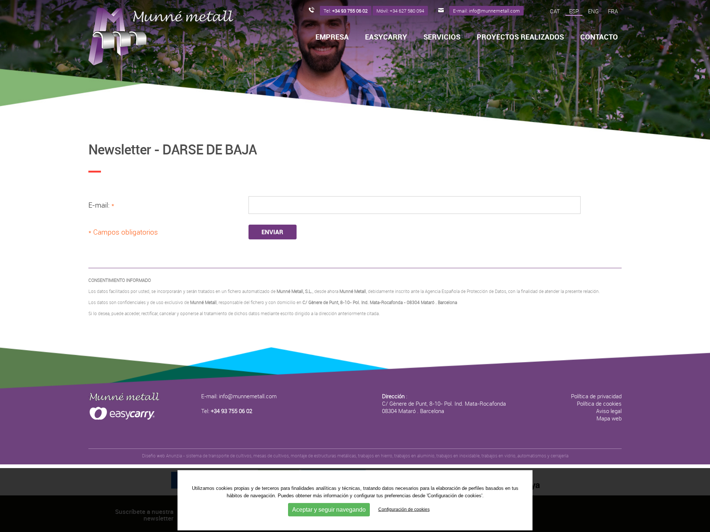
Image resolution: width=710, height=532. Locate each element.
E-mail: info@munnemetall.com (239, 396)
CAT (555, 11)
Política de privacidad (596, 396)
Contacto (599, 37)
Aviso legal (609, 411)
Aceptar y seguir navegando (329, 509)
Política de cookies (599, 403)
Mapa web (609, 418)
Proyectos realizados (520, 37)
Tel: (226, 411)
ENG (593, 11)
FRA (613, 11)
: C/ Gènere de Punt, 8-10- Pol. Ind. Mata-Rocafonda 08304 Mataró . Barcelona (444, 403)
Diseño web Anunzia (162, 455)
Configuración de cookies (404, 509)
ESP (574, 11)
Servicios (441, 37)
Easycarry (386, 37)
